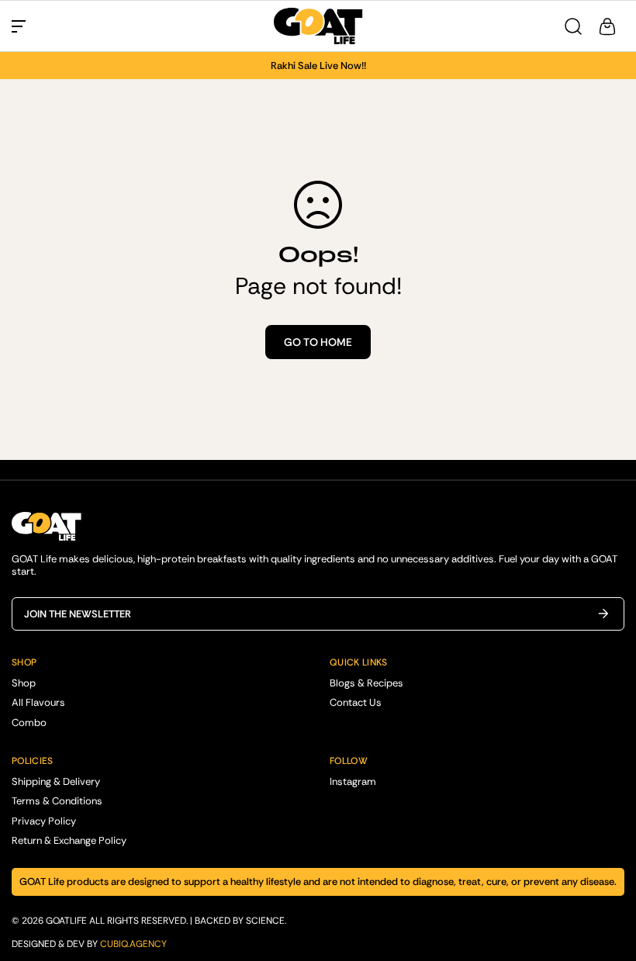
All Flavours (38, 702)
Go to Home (318, 342)
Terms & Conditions (57, 800)
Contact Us (356, 702)
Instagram (353, 781)
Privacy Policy (44, 821)
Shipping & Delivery (56, 781)
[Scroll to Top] (606, 876)
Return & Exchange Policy (69, 840)
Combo (29, 722)
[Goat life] (318, 26)
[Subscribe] (607, 614)
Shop (24, 683)
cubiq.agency (133, 944)
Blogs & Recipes (366, 683)
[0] (607, 26)
